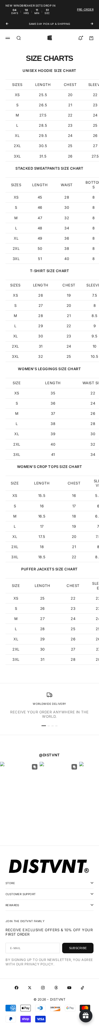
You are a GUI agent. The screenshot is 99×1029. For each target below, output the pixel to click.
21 (70, 105)
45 (40, 197)
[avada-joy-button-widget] (85, 1015)
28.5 (43, 125)
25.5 (43, 95)
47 (40, 218)
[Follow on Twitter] (30, 987)
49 (40, 238)
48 (40, 228)
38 (66, 248)
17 (74, 506)
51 (40, 258)
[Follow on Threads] (56, 987)
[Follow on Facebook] (16, 987)
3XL (17, 156)
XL (17, 135)
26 (70, 156)
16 (74, 495)
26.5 (43, 105)
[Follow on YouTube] (69, 987)
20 (70, 95)
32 (66, 218)
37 (53, 413)
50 (40, 248)
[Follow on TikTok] (82, 987)
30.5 (43, 145)
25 (70, 145)
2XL (17, 145)
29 (40, 326)
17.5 (41, 536)
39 (53, 434)
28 (66, 197)
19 (69, 295)
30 (66, 207)
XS (17, 95)
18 (74, 516)
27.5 (43, 115)
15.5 (42, 495)
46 (40, 207)
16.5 (42, 516)
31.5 (43, 156)
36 (66, 238)
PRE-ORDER (85, 9)
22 (70, 115)
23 (70, 125)
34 (66, 228)
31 (41, 346)
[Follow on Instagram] (43, 987)
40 (66, 258)
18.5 (42, 557)
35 (53, 393)
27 (40, 305)
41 (53, 454)
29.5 (43, 135)
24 (70, 135)
